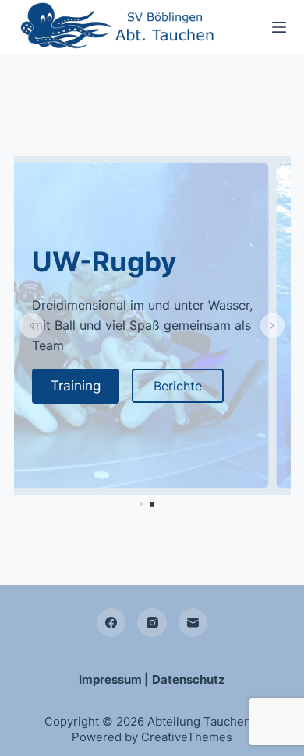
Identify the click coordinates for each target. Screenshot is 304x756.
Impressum (110, 679)
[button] (31, 325)
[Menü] (279, 27)
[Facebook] (111, 623)
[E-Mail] (193, 623)
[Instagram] (152, 623)
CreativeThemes (186, 737)
